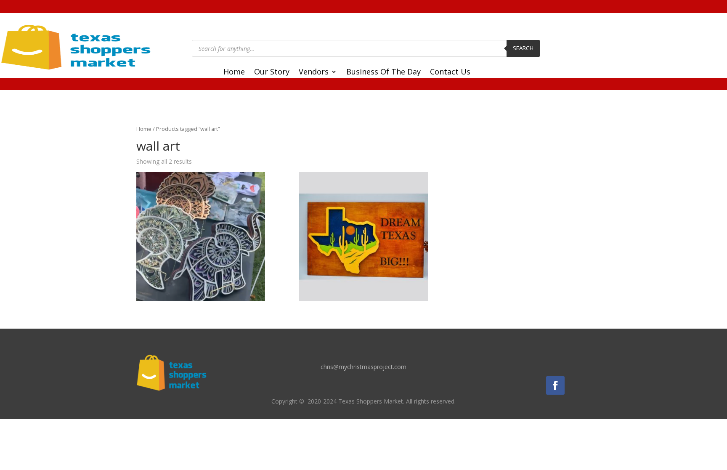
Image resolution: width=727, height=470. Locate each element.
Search (523, 48)
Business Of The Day (383, 73)
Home (234, 73)
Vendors (314, 73)
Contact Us (450, 73)
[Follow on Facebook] (555, 385)
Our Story (271, 73)
